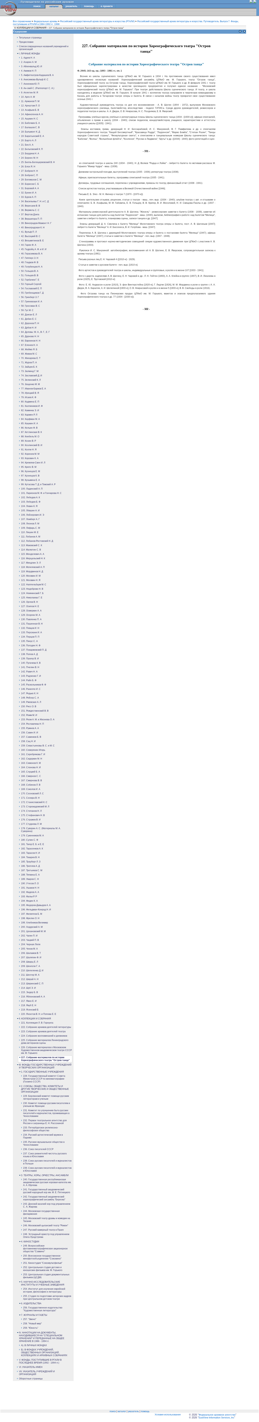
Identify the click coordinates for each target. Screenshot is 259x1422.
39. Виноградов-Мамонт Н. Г (36, 223)
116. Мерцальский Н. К (33, 558)
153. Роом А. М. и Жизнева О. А (37, 719)
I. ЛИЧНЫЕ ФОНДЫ (29, 53)
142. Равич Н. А (29, 671)
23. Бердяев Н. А (30, 153)
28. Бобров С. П (29, 175)
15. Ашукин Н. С (29, 118)
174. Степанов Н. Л (31, 811)
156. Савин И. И (29, 732)
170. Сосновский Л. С (32, 793)
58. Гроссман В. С (30, 306)
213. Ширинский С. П (32, 983)
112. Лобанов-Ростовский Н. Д (37, 541)
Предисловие (26, 42)
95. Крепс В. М (28, 467)
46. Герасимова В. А (31, 253)
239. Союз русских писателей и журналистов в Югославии (47, 1169)
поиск (37, 6)
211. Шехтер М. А (30, 975)
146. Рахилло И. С (31, 689)
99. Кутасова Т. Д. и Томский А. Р (38, 484)
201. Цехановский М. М (33, 931)
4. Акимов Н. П (28, 70)
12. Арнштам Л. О (30, 105)
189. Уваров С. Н (30, 879)
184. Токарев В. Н (30, 857)
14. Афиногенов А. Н (32, 114)
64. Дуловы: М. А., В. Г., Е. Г (35, 332)
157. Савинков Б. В (31, 737)
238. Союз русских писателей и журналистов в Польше (47, 1162)
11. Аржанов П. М (30, 101)
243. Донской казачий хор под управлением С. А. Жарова (46, 1205)
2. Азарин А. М (29, 62)
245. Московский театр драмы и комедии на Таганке (46, 1219)
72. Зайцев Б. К (29, 367)
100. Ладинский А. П (32, 488)
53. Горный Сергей (31, 284)
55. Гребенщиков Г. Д (32, 293)
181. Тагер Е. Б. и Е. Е (32, 844)
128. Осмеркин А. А (31, 610)
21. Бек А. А (27, 144)
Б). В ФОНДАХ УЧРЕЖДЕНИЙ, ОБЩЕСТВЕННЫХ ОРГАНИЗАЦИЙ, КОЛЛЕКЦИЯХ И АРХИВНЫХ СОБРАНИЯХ (44, 1352)
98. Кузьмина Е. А (30, 480)
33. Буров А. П (28, 197)
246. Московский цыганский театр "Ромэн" (45, 1225)
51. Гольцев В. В (29, 275)
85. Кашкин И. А (29, 423)
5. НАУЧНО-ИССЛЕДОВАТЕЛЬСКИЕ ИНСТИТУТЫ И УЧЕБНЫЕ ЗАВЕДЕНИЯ (42, 1283)
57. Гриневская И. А (31, 301)
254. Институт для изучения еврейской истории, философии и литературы (44, 1290)
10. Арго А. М (28, 97)
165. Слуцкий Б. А (30, 771)
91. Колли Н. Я (29, 449)
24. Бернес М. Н (29, 158)
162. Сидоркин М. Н (31, 758)
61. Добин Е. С (29, 319)
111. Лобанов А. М (30, 536)
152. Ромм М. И (29, 715)
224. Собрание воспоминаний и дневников (44, 1036)
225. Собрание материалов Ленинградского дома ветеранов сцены (44, 1041)
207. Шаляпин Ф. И (31, 957)
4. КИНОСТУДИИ (30, 1241)
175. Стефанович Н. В (33, 815)
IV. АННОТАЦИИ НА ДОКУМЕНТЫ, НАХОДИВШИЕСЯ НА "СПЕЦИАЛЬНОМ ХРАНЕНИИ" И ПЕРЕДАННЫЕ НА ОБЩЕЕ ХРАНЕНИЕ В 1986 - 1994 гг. (41, 1336)
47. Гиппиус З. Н (29, 258)
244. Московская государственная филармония (41, 1212)
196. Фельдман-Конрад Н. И (36, 909)
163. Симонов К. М (31, 763)
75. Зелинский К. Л (31, 380)
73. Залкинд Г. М (29, 371)
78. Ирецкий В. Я (30, 393)
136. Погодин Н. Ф (30, 645)
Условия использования (168, 1414)
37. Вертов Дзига (30, 214)
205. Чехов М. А (29, 948)
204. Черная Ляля (30, 944)
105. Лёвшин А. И (30, 510)
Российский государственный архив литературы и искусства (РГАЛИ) (97, 21)
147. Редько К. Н (29, 693)
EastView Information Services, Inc (216, 1417)
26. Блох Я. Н (28, 166)
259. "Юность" (30, 1328)
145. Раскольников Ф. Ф (33, 684)
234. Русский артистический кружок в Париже (43, 1136)
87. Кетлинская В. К (31, 432)
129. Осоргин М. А (30, 615)
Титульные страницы (30, 37)
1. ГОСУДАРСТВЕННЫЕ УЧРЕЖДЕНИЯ (42, 1071)
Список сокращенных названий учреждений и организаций (43, 48)
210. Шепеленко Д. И (32, 970)
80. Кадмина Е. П (30, 401)
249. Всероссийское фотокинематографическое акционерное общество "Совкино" (45, 1248)
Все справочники (22, 21)
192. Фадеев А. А (30, 892)
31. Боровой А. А (30, 188)
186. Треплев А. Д (30, 866)
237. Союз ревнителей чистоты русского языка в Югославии (45, 1155)
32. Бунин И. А (28, 192)
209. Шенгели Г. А (30, 966)
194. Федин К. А (29, 901)
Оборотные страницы (31, 1378)
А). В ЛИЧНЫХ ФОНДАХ (34, 1345)
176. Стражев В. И (31, 819)
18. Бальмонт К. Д (30, 131)
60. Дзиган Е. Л (29, 314)
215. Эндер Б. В (29, 992)
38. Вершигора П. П (31, 219)
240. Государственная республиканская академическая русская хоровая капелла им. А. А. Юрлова (47, 1182)
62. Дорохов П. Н (30, 323)
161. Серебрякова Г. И (33, 754)
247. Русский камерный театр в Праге (43, 1230)
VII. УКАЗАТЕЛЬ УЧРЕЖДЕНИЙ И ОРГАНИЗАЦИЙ (37, 1373)
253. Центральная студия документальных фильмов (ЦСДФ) (46, 1276)
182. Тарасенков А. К (32, 848)
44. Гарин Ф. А (28, 245)
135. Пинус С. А (29, 641)
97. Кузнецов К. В (30, 475)
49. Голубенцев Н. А (31, 266)
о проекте (107, 6)
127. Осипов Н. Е (30, 606)
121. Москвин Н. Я (30, 580)
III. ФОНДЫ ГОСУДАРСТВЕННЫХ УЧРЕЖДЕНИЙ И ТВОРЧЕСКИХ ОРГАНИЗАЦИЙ (45, 1066)
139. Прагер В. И (30, 658)
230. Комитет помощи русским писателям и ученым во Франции (46, 1104)
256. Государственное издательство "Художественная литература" (42, 1309)
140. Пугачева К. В (31, 663)
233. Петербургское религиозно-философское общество (40, 1129)
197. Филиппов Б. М (31, 914)
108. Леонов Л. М (30, 523)
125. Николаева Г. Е (31, 597)
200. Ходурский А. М (32, 927)
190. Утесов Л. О (30, 883)
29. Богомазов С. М (31, 179)
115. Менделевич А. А (32, 554)
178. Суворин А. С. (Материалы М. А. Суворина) (41, 830)
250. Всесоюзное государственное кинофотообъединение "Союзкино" (42, 1257)
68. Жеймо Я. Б (29, 349)
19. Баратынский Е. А (32, 136)
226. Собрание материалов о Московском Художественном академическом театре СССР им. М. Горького (46, 1050)
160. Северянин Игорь (33, 750)
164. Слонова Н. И (31, 767)
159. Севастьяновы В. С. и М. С (38, 745)
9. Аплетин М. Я (29, 92)
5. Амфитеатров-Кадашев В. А (37, 75)
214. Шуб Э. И (28, 988)
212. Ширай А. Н (29, 979)
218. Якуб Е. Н (28, 1005)
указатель (71, 6)
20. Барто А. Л (28, 140)
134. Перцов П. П (30, 636)
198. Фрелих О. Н (30, 918)
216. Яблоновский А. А (33, 996)
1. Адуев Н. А (28, 57)
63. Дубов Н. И (28, 327)
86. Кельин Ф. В (29, 427)
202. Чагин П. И (29, 935)
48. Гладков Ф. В (29, 262)
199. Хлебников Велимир (34, 922)
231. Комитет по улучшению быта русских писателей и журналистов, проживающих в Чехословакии (46, 1113)
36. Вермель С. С (30, 210)
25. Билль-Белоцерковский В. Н (38, 162)
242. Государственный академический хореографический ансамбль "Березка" (44, 1198)
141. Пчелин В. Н (30, 667)
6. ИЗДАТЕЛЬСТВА (31, 1303)
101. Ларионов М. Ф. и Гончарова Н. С (41, 493)
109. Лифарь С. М (30, 528)
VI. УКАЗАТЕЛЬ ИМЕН (30, 1367)
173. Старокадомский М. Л (35, 806)
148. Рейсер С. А (30, 697)
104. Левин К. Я (29, 506)
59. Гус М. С (27, 310)
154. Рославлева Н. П (32, 724)
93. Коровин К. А (29, 458)
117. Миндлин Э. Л (31, 562)
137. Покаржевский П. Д (33, 650)
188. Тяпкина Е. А (30, 874)
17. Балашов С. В (30, 127)
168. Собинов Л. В (30, 785)
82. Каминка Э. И (30, 410)
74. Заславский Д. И (31, 375)
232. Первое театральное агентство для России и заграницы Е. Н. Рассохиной (45, 1122)
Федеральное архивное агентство (217, 1414)
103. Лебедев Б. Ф (30, 502)
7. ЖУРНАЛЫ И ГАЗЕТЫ (34, 1315)
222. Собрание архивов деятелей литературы (46, 1027)
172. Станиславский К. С (34, 802)
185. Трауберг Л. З (30, 861)
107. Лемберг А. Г (30, 519)
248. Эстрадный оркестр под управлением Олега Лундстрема (46, 1235)
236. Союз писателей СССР (38, 1149)
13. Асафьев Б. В (30, 110)
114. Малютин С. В (31, 549)
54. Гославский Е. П (31, 288)
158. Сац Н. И (28, 741)
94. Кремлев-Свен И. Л (33, 462)
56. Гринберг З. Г (30, 297)
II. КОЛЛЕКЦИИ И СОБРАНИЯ (30, 28)
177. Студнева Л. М (31, 824)
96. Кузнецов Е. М (30, 471)
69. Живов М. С (29, 353)
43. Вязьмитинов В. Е (32, 240)
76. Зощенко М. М (30, 384)
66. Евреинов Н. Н (30, 340)
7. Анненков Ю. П (30, 84)
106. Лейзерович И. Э (32, 515)
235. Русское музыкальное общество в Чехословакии (43, 1143)
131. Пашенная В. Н (32, 623)
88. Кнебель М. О (30, 436)
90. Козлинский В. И (31, 445)
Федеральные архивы (46, 21)
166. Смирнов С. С (31, 776)
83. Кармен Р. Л (29, 414)
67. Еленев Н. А (29, 345)
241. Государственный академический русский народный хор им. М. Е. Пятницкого (46, 1191)
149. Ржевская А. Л (31, 702)
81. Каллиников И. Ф (32, 406)
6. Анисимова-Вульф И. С (34, 79)
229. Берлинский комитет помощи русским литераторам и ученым (46, 1097)
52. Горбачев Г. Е (30, 279)
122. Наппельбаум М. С (33, 584)
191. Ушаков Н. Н (30, 887)
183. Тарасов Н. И (30, 853)
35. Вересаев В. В (30, 205)
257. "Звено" (29, 1319)
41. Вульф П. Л (29, 232)
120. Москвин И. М (31, 576)
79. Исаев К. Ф (28, 397)
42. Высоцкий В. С (30, 236)
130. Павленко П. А (31, 619)
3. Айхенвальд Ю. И (31, 66)
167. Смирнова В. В (31, 780)
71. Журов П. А (29, 362)
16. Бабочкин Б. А (30, 123)
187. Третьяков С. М (31, 870)
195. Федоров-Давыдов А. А (36, 905)
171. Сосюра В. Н (30, 798)
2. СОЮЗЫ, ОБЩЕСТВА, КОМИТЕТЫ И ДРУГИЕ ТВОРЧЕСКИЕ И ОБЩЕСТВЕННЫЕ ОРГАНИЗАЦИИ (45, 1089)
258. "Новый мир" (32, 1323)
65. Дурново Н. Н (30, 336)
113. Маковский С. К (31, 545)
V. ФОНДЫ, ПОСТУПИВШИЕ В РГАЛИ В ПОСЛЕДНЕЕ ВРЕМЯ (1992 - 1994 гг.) (40, 1361)
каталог (122, 1411)
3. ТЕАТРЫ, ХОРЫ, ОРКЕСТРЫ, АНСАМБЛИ (45, 1175)
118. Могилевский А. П (33, 567)
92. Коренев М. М (30, 454)
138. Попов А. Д (29, 654)
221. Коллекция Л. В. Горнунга (37, 1022)
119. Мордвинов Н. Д (32, 571)
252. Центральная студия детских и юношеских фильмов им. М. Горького (42, 1269)
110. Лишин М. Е (29, 532)
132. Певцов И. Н (30, 628)
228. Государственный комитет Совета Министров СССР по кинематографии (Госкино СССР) (44, 1079)
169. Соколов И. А (30, 789)
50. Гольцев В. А (29, 271)
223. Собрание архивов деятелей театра (43, 1031)
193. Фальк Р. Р (29, 896)
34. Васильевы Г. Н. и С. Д (35, 201)
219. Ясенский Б (29, 1009)
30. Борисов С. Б (30, 184)
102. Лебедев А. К (30, 497)
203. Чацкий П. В (30, 940)
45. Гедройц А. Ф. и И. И (33, 249)
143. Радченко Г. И (31, 676)
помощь (89, 6)
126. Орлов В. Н (29, 602)
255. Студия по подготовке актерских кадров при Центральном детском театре (47, 1297)
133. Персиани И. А (31, 632)
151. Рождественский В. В (35, 710)
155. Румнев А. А (30, 728)
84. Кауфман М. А (30, 419)
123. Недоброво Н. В (32, 589)
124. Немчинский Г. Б (32, 593)
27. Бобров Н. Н (29, 171)
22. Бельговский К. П (32, 149)
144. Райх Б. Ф (28, 680)
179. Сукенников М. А (32, 835)
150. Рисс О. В (28, 706)
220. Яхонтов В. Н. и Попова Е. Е (38, 1014)
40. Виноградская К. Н (33, 227)
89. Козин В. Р (28, 441)
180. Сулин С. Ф (29, 840)
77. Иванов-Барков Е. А (33, 388)
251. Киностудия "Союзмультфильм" (42, 1263)
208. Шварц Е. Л (29, 961)
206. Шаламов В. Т (31, 953)
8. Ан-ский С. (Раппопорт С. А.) (37, 88)
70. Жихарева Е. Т (30, 358)
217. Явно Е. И (29, 1001)
